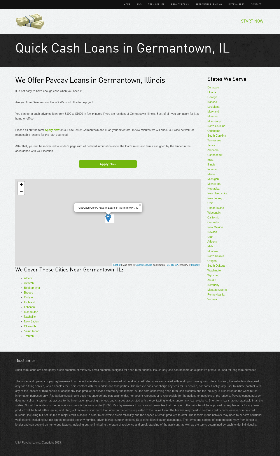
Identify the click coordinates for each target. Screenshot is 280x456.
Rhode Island (215, 208)
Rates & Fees (236, 4)
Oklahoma (213, 130)
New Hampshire (217, 193)
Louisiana (213, 106)
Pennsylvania (215, 294)
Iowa (210, 159)
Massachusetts (217, 289)
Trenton (29, 336)
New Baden (31, 321)
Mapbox (195, 264)
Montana (212, 251)
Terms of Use (156, 4)
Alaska (211, 280)
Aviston (29, 283)
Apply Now (52, 130)
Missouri (212, 116)
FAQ (139, 4)
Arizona (212, 241)
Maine (211, 174)
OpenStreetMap (143, 264)
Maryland (213, 111)
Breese (28, 292)
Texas (211, 145)
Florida (211, 92)
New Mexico (215, 227)
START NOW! (253, 20)
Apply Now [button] (108, 164)
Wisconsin (213, 212)
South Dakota (216, 265)
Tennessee (214, 140)
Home (127, 4)
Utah (210, 236)
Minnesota (213, 183)
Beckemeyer (32, 287)
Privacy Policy (180, 4)
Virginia (212, 299)
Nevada (212, 232)
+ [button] (21, 184)
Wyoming (213, 275)
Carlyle (28, 297)
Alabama (213, 150)
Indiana (212, 169)
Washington (214, 270)
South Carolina (216, 135)
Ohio (210, 203)
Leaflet (117, 264)
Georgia (212, 97)
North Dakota (215, 256)
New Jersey (214, 198)
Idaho (210, 246)
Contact (256, 4)
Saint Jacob (31, 331)
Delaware (213, 87)
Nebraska (213, 188)
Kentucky (213, 285)
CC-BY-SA (172, 264)
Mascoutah (31, 311)
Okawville (30, 326)
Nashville (30, 316)
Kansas (212, 102)
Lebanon (29, 307)
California (213, 217)
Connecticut (214, 155)
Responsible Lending (209, 4)
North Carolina (216, 126)
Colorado (213, 222)
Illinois (211, 164)
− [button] (21, 191)
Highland (29, 302)
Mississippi (214, 121)
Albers (28, 278)
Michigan (213, 179)
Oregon (212, 260)
